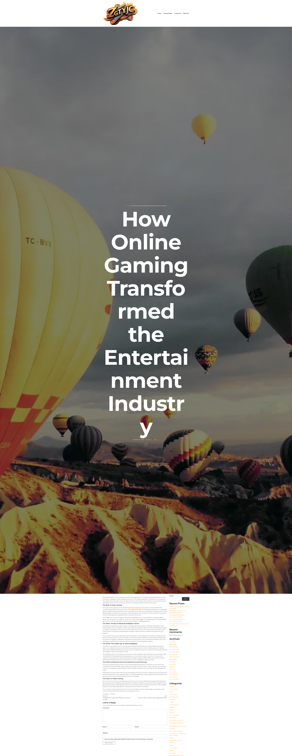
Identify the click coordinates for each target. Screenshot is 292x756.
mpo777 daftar (173, 735)
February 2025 (173, 674)
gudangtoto (172, 717)
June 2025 (172, 664)
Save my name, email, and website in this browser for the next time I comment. (128, 739)
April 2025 (172, 669)
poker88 (171, 728)
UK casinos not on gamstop (177, 733)
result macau (173, 748)
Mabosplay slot (173, 697)
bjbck (150, 439)
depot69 (171, 707)
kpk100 (171, 710)
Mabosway (172, 699)
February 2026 (173, 647)
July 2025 (172, 662)
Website (105, 733)
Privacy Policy (168, 13)
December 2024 (174, 679)
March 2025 (172, 672)
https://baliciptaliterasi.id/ (176, 723)
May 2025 (172, 667)
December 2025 (174, 649)
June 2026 (172, 642)
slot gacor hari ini (174, 715)
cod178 (171, 738)
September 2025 (174, 657)
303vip (171, 745)
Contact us (177, 13)
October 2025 (173, 654)
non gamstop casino (175, 740)
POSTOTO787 (173, 689)
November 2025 (174, 652)
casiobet (171, 712)
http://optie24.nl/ (174, 704)
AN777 (171, 692)
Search (171, 596)
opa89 (171, 702)
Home (159, 13)
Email (137, 727)
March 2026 (172, 644)
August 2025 (173, 659)
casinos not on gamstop (176, 720)
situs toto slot (173, 694)
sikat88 (171, 750)
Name (105, 727)
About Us (186, 13)
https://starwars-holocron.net (177, 726)
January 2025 (173, 677)
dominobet (172, 753)
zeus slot (171, 742)
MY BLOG (112, 694)
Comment (106, 708)
